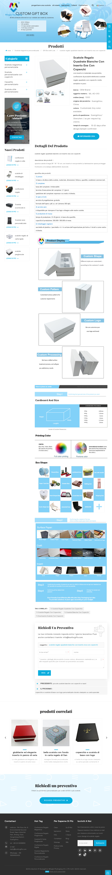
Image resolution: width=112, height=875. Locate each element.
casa (9, 51)
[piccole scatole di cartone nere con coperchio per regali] (87, 733)
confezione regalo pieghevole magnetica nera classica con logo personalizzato (21, 191)
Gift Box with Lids (49, 51)
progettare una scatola (41, 5)
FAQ (55, 835)
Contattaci (83, 5)
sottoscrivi (100, 843)
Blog (67, 839)
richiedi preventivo (54, 800)
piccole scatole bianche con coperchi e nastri (69, 684)
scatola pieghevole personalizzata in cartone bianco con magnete (21, 253)
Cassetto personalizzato (11, 83)
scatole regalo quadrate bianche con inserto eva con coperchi (73, 645)
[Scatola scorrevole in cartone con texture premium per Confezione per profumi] (9, 205)
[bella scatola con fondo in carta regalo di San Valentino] (24, 733)
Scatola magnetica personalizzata (27, 51)
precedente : (46, 683)
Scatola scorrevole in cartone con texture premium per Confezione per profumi (21, 206)
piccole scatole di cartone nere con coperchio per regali (87, 754)
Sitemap (57, 842)
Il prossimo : (46, 689)
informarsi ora (87, 136)
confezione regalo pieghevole (41, 834)
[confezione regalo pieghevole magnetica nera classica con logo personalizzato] (9, 190)
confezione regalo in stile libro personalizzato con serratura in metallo (21, 160)
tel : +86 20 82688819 (17, 843)
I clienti (74, 5)
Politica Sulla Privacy (58, 847)
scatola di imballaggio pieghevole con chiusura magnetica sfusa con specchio (21, 175)
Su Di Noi (69, 828)
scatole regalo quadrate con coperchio (67, 609)
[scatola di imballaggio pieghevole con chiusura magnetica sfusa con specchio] (9, 174)
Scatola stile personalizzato (11, 90)
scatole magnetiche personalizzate (41, 852)
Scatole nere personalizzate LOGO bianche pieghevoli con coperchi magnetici (21, 222)
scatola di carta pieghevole (40, 840)
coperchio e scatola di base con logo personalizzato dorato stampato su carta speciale (67, 692)
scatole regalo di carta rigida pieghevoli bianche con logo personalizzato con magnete (21, 238)
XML (67, 842)
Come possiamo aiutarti (17, 116)
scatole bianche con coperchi (77, 612)
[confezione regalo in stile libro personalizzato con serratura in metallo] (9, 158)
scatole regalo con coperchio (49, 612)
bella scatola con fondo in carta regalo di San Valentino (24, 754)
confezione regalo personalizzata (41, 858)
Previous (5, 737)
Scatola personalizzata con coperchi (13, 74)
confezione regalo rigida (41, 846)
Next (106, 737)
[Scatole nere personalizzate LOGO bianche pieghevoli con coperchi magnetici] (9, 221)
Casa (56, 828)
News (68, 831)
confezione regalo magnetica (41, 829)
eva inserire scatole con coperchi (50, 616)
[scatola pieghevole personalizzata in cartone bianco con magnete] (9, 252)
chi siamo (56, 5)
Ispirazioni (57, 831)
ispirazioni (65, 5)
